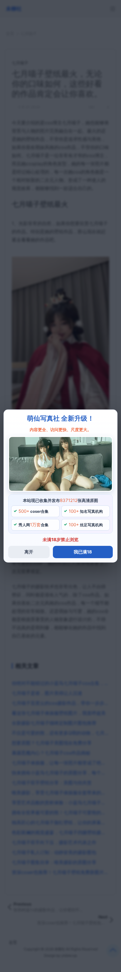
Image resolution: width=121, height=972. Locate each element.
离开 (28, 552)
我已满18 (83, 552)
